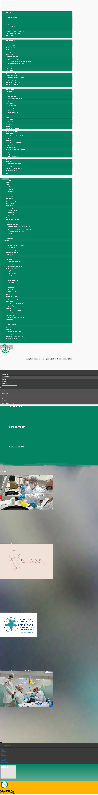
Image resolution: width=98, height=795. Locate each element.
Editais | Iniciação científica (13, 138)
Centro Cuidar (8, 161)
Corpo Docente (10, 21)
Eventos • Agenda (5, 374)
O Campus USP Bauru (9, 36)
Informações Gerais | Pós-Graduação (12, 73)
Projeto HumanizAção (12, 114)
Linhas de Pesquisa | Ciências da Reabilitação (16, 77)
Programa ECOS (10, 165)
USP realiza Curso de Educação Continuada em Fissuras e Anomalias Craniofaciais (16, 670)
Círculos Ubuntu (10, 166)
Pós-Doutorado (8, 140)
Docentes (7, 49)
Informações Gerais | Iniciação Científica (15, 135)
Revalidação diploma (9, 238)
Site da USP (3, 749)
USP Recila (3, 760)
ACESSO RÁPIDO (5, 746)
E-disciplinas (3, 750)
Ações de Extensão (9, 103)
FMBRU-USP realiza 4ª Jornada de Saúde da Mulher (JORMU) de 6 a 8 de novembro (16, 612)
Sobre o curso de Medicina (10, 40)
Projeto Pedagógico (11, 45)
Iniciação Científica (9, 133)
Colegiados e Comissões (12, 17)
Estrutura (7, 15)
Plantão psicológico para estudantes (14, 163)
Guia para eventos (11, 121)
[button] (36, 176)
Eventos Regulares (11, 119)
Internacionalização (9, 151)
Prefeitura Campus (4, 760)
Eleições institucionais (10, 29)
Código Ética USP (4, 761)
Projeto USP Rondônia (12, 105)
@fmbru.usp (15, 793)
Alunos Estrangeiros (9, 54)
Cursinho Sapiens (9, 126)
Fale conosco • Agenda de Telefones (9, 385)
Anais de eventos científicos (13, 122)
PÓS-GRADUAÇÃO (6, 72)
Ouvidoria (4, 371)
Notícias (4, 373)
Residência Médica (9, 91)
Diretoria (9, 19)
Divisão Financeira (11, 28)
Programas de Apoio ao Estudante (12, 56)
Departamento (10, 22)
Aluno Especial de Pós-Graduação (12, 84)
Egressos (4, 379)
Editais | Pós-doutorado (12, 145)
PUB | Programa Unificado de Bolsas (14, 59)
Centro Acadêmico (4, 757)
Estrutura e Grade (11, 43)
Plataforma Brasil (4, 759)
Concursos (4, 383)
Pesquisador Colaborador (10, 147)
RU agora (2, 751)
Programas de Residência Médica (14, 93)
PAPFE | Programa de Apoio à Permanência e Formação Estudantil (19, 58)
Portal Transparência (4, 762)
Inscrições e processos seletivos (12, 101)
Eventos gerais (6, 376)
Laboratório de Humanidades (13, 112)
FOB (1, 758)
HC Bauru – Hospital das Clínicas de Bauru (13, 33)
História (7, 14)
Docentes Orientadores (12, 79)
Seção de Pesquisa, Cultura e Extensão (15, 98)
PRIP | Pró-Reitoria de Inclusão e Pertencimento (14, 168)
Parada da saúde (11, 110)
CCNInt (9, 154)
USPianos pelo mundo (12, 152)
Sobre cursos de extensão (10, 89)
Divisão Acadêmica (11, 24)
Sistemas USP (3, 751)
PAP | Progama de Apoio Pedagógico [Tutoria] (16, 63)
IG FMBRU (2, 748)
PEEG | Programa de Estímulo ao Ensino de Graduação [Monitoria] (19, 61)
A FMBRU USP (5, 10)
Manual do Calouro (9, 68)
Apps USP (2, 753)
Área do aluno (8, 66)
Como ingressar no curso (12, 42)
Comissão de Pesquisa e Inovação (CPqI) (13, 131)
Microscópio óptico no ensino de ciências (15, 115)
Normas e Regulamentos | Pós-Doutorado (15, 144)
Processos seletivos (9, 254)
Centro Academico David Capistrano (12, 128)
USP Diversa (10, 65)
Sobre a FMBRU (8, 12)
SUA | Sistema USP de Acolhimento (12, 170)
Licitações (4, 381)
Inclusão (5, 158)
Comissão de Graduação (10, 47)
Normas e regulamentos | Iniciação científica (16, 137)
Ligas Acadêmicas (9, 124)
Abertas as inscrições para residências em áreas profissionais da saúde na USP (15, 739)
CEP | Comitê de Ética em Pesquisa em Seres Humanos (15, 149)
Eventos (7, 117)
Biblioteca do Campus (10, 35)
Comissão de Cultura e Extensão (12, 100)
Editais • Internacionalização (13, 156)
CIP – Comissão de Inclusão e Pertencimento (14, 159)
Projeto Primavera (11, 107)
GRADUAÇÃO (5, 38)
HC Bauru (2, 756)
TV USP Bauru (3, 754)
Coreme (9, 94)
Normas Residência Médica (12, 96)
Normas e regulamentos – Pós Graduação (13, 82)
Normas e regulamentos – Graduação (12, 50)
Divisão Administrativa (12, 26)
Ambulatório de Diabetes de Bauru (14, 108)
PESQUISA (5, 129)
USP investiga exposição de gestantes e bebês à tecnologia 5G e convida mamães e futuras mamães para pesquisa (22, 543)
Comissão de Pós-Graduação (11, 80)
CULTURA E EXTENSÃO (7, 87)
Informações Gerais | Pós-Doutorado (14, 142)
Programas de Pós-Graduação (11, 75)
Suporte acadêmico (9, 52)
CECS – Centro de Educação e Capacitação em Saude (15, 31)
